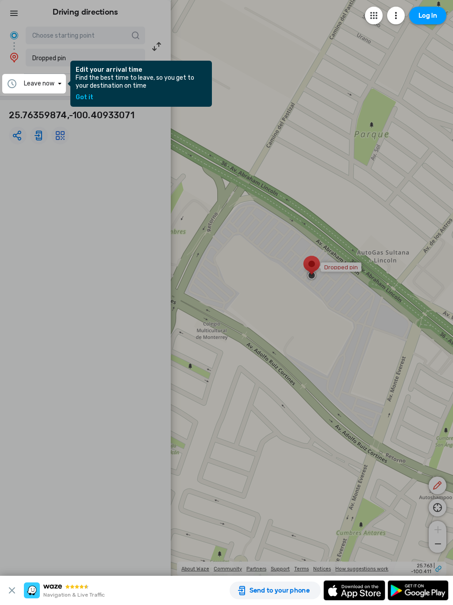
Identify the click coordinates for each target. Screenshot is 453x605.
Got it (84, 97)
